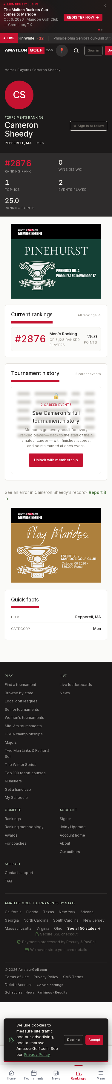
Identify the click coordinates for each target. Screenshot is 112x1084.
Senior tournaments (22, 709)
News (65, 693)
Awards (11, 835)
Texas (48, 912)
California (13, 912)
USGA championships (24, 734)
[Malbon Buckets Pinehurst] (56, 261)
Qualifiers (13, 781)
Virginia (42, 928)
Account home (72, 835)
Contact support (19, 872)
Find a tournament (20, 684)
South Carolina (66, 920)
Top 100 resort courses (25, 773)
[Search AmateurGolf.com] (76, 51)
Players (23, 70)
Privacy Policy (46, 977)
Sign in (93, 50)
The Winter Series (20, 764)
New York (67, 912)
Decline (73, 1040)
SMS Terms (73, 977)
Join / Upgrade (73, 827)
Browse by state (19, 693)
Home (9, 70)
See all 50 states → (84, 928)
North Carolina (36, 920)
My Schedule (16, 797)
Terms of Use (17, 977)
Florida (32, 912)
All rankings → (89, 315)
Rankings (13, 819)
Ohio (58, 928)
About (65, 843)
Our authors (70, 851)
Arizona (86, 912)
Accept (94, 1040)
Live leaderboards (76, 684)
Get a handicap (18, 789)
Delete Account (18, 984)
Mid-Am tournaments (23, 726)
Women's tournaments (24, 717)
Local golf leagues (21, 701)
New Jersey (94, 920)
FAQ (8, 881)
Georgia (12, 920)
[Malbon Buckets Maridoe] (56, 545)
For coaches (16, 843)
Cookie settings (50, 985)
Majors (11, 742)
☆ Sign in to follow (88, 126)
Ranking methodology (24, 827)
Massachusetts (18, 928)
